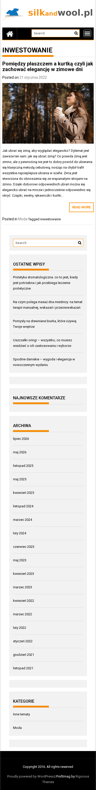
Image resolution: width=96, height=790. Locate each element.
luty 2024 (19, 533)
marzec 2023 (22, 587)
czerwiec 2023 (23, 547)
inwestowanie (50, 219)
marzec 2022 (22, 614)
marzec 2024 (22, 520)
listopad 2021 (23, 668)
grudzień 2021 (23, 655)
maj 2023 (19, 560)
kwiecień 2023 (23, 574)
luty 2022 (19, 628)
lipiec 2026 (21, 439)
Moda (22, 219)
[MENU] (87, 33)
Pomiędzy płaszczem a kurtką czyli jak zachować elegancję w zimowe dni (47, 66)
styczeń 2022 (23, 641)
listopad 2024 (23, 506)
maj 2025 (19, 479)
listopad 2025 (23, 466)
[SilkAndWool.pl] (9, 34)
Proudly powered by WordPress (30, 776)
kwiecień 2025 (23, 493)
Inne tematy (21, 714)
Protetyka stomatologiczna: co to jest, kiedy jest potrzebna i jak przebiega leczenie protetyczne (45, 282)
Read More (81, 207)
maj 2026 (19, 452)
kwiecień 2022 (23, 601)
